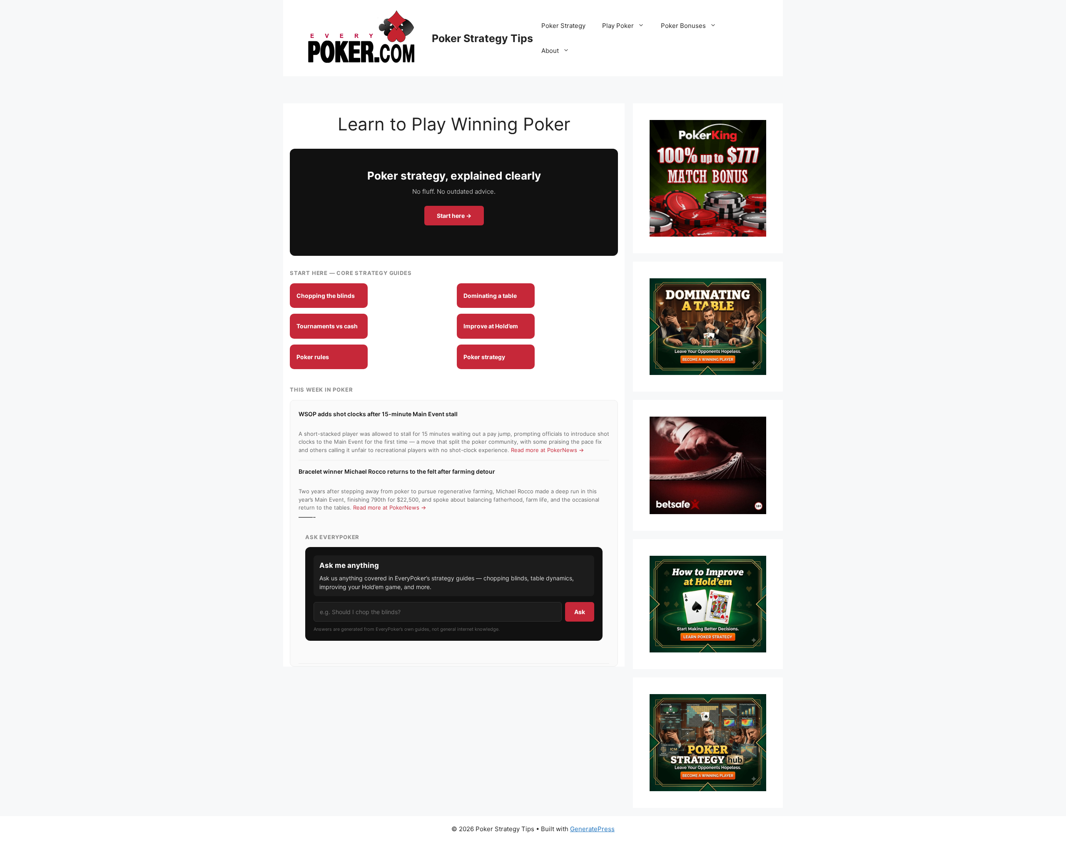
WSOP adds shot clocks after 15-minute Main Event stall (378, 413)
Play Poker (618, 26)
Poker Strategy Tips (482, 38)
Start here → (454, 215)
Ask (579, 611)
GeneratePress (592, 829)
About (550, 51)
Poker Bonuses (683, 26)
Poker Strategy (563, 26)
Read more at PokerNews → (547, 450)
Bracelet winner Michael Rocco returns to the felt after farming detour (397, 471)
